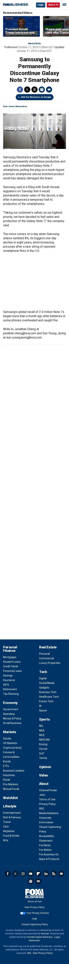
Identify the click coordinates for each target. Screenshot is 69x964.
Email (49, 89)
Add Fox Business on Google (36, 97)
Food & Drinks (11, 835)
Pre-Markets (10, 784)
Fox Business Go (49, 854)
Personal (44, 653)
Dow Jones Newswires (15, 106)
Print (42, 89)
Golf (41, 753)
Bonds (7, 761)
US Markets (10, 743)
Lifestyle (9, 806)
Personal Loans (12, 670)
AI (40, 705)
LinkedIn (46, 874)
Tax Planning (11, 693)
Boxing (43, 744)
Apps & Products (49, 859)
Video (43, 775)
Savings (8, 675)
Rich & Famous (12, 817)
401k (6, 684)
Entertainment (12, 812)
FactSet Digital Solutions (40, 937)
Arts (5, 840)
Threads (34, 89)
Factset (45, 933)
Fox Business (15, 4)
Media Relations (48, 813)
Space (43, 710)
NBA (41, 730)
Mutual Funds (11, 788)
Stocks (7, 738)
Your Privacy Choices (37, 913)
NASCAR (44, 739)
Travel (7, 821)
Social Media (46, 682)
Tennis (43, 758)
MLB (41, 735)
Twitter (27, 89)
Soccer (43, 748)
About (43, 784)
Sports (44, 719)
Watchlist (10, 798)
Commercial (46, 658)
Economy (10, 703)
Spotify (31, 881)
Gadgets (44, 687)
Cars (6, 826)
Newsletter (61, 874)
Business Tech (48, 692)
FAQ (41, 808)
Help (34, 918)
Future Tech (46, 701)
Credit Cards (10, 666)
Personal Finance (10, 649)
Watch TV (53, 5)
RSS (54, 874)
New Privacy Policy (34, 907)
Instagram (23, 874)
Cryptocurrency (12, 747)
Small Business (12, 723)
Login (41, 5)
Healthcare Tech (49, 696)
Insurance (9, 680)
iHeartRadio (38, 881)
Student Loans (12, 661)
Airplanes (9, 831)
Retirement (10, 689)
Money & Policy (12, 718)
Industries (34, 43)
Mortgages (9, 657)
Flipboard (38, 874)
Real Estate (48, 647)
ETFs (6, 766)
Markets (9, 732)
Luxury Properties (49, 662)
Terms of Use (47, 799)
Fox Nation (45, 849)
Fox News (45, 845)
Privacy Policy (47, 804)
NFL (41, 725)
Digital (43, 678)
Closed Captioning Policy (34, 924)
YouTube (31, 874)
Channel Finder (48, 790)
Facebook (20, 89)
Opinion (45, 767)
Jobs (42, 794)
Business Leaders (13, 770)
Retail (6, 779)
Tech (43, 672)
